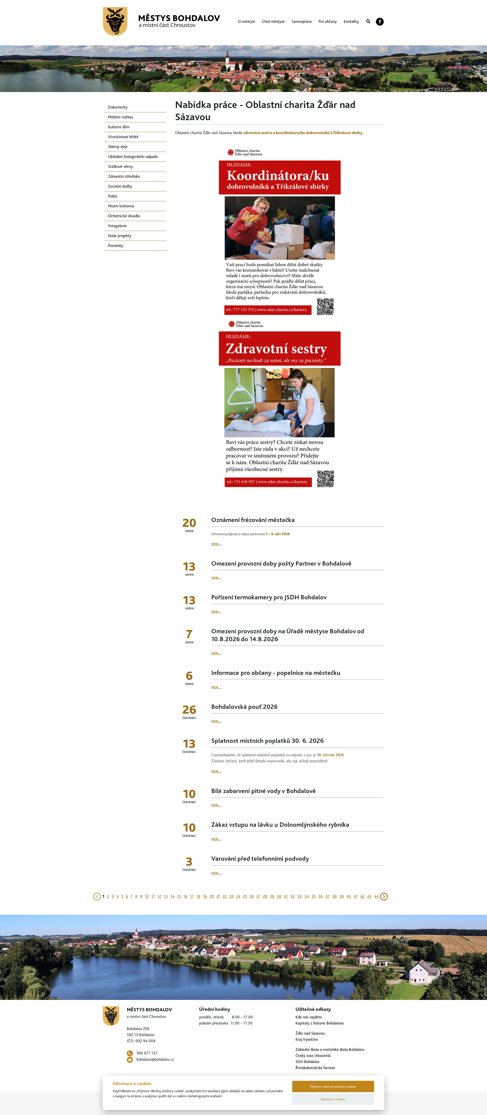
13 (166, 896)
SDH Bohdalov (307, 1061)
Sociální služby (120, 186)
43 (369, 896)
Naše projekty (119, 235)
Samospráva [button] (302, 21)
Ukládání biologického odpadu (133, 156)
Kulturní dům (119, 126)
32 (292, 896)
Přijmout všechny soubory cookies (333, 1086)
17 (192, 896)
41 (356, 896)
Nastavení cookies (333, 1099)
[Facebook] (380, 21)
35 (313, 896)
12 (159, 896)
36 (320, 896)
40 (348, 896)
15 (179, 896)
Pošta (112, 196)
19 (205, 896)
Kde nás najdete (308, 1017)
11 (153, 896)
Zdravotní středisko (124, 176)
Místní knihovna (121, 206)
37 (327, 896)
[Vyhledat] (368, 21)
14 (172, 896)
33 (299, 896)
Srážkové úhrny (120, 166)
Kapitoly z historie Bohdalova (319, 1023)
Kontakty (351, 21)
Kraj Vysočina (306, 1039)
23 (231, 896)
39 (341, 896)
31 (286, 896)
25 (245, 896)
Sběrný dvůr (118, 146)
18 (198, 896)
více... (216, 543)
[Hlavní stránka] (161, 21)
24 (238, 896)
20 (212, 896)
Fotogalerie (117, 225)
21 (218, 896)
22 (225, 896)
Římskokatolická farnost (315, 1067)
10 (147, 896)
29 (272, 896)
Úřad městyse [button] (273, 21)
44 (376, 896)
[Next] (384, 895)
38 (334, 896)
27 (258, 896)
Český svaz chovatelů (313, 1055)
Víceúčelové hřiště (123, 136)
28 (265, 896)
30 (279, 896)
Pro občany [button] (328, 21)
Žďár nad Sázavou (310, 1033)
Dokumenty (118, 107)
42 (362, 896)
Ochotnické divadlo (124, 215)
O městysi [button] (246, 21)
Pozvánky (115, 245)
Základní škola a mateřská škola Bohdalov (329, 1049)
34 (306, 896)
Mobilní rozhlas (120, 117)
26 (252, 896)
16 (185, 896)
